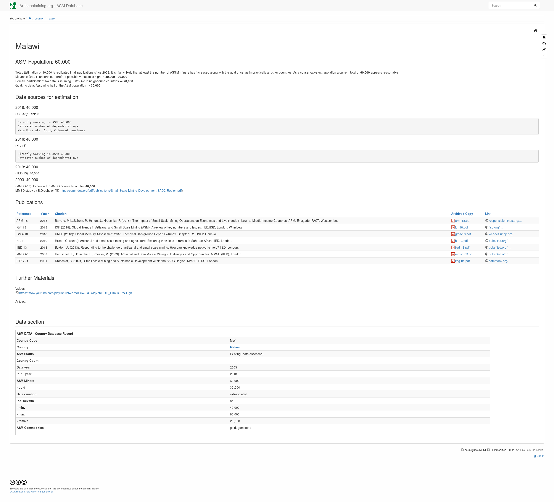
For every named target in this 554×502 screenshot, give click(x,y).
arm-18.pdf (462, 220)
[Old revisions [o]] (544, 43)
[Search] (535, 5)
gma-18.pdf (463, 234)
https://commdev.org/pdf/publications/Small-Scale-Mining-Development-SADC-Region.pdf (121, 190)
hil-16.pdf (461, 240)
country (39, 18)
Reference (23, 213)
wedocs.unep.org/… (502, 234)
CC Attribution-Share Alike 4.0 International (31, 491)
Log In (540, 455)
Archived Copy (462, 213)
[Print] (536, 30)
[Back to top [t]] (544, 55)
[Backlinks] (544, 49)
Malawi (235, 347)
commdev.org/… (500, 261)
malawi (51, 18)
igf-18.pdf (461, 227)
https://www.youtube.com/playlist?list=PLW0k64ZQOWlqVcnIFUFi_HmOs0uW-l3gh (75, 293)
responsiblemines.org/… (505, 220)
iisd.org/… (496, 227)
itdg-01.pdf (462, 261)
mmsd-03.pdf (464, 254)
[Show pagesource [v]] (544, 37)
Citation (61, 213)
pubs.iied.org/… (500, 240)
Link (488, 213)
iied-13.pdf (462, 247)
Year (45, 213)
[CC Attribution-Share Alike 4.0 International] (18, 482)
